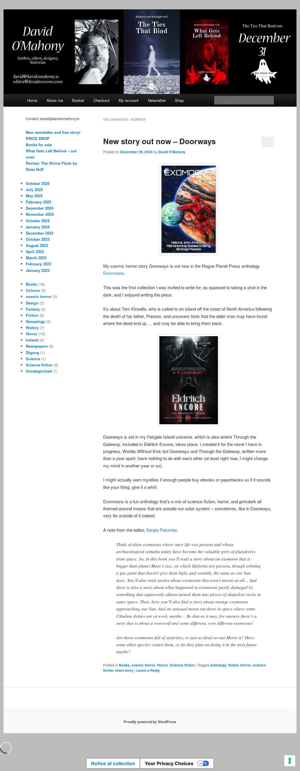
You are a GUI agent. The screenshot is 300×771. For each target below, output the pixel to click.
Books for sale (39, 144)
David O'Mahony (171, 151)
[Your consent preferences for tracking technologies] (289, 760)
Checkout (101, 100)
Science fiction (182, 665)
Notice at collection (113, 763)
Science (33, 358)
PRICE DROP (38, 138)
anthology (218, 665)
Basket (78, 100)
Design (32, 303)
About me (55, 100)
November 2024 (40, 214)
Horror (162, 665)
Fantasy (33, 309)
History (32, 327)
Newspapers (37, 346)
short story (124, 670)
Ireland (32, 340)
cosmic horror (143, 665)
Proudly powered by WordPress (150, 721)
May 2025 (34, 195)
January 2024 (38, 227)
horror (245, 665)
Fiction (32, 315)
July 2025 (34, 189)
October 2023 (38, 239)
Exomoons (113, 273)
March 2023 (36, 257)
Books (124, 665)
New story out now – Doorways (159, 141)
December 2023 (39, 233)
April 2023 (35, 251)
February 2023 (38, 264)
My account (129, 100)
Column (33, 290)
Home (32, 100)
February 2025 (38, 202)
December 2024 (39, 208)
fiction (233, 665)
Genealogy (35, 321)
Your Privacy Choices (169, 763)
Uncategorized (39, 371)
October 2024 (38, 220)
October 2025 (38, 183)
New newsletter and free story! (53, 132)
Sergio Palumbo (161, 530)
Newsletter (157, 100)
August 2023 (37, 245)
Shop (179, 100)
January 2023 (38, 270)
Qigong (32, 352)
